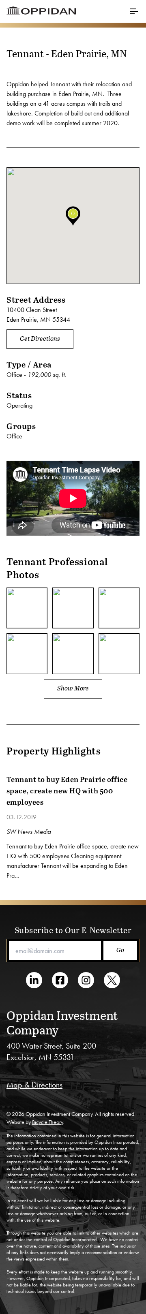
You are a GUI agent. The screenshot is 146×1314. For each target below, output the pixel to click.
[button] (73, 216)
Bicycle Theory (47, 1122)
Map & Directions (34, 1084)
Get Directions (40, 338)
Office (14, 436)
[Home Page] (73, 11)
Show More (73, 687)
